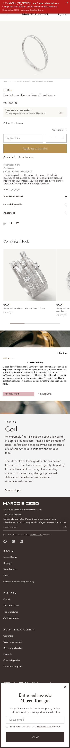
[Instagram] (13, 541)
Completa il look (16, 241)
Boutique (7, 563)
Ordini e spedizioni (12, 642)
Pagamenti (9, 213)
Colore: (7, 123)
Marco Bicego (10, 557)
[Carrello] (64, 15)
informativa (44, 727)
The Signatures (10, 612)
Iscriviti (35, 737)
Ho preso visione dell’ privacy (35, 727)
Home (6, 82)
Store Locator (26, 157)
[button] (8, 359)
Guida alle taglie (59, 130)
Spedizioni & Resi (13, 196)
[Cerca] (57, 15)
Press (5, 576)
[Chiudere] (65, 687)
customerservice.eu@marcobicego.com (22, 510)
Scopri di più (13, 490)
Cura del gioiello (12, 205)
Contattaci (9, 157)
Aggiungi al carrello (35, 148)
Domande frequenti (13, 667)
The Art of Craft (11, 606)
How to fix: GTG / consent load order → (23, 10)
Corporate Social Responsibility (18, 582)
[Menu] (5, 14)
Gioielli (6, 600)
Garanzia (7, 654)
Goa (13, 82)
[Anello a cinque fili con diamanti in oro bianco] (29, 275)
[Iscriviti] (65, 527)
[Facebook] (5, 541)
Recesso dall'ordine (13, 648)
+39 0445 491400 (12, 515)
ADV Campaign (11, 618)
